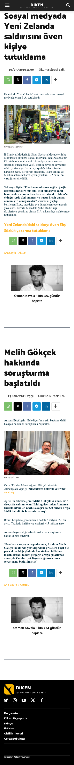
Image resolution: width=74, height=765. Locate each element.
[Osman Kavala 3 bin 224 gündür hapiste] (37, 278)
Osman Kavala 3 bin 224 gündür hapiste (37, 298)
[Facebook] (27, 80)
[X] (18, 80)
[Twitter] (32, 700)
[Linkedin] (46, 80)
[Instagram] (15, 700)
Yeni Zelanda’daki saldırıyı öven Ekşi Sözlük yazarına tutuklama (35, 228)
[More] (55, 80)
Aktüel (22, 252)
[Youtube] (23, 700)
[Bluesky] (5, 700)
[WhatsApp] (8, 80)
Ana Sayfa (10, 252)
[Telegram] (36, 80)
